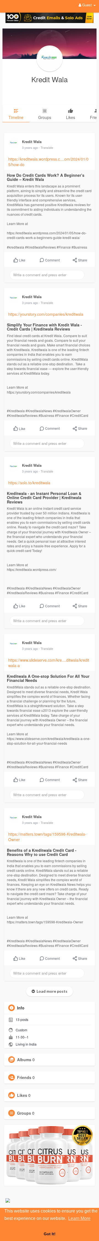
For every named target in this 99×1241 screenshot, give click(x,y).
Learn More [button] (79, 1218)
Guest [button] (87, 4)
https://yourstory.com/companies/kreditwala (45, 314)
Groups (24, 1113)
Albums (24, 1059)
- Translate (46, 147)
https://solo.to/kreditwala (29, 482)
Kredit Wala (49, 79)
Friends (24, 1077)
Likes (22, 1095)
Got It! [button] (50, 1234)
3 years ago (30, 147)
